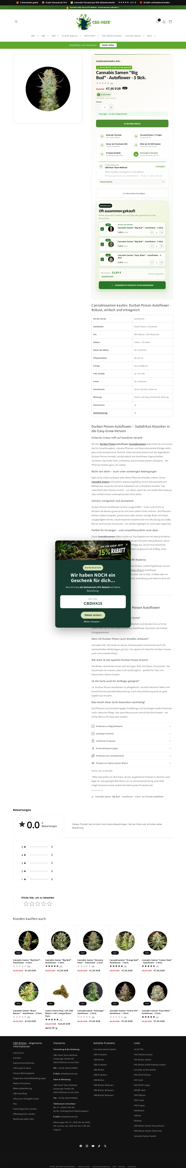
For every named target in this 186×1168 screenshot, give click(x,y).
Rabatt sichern (93, 615)
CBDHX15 (93, 603)
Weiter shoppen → (93, 621)
